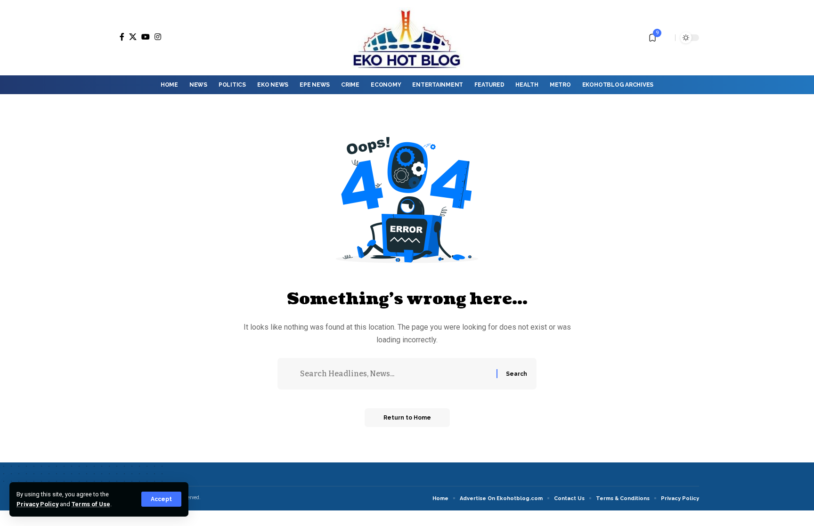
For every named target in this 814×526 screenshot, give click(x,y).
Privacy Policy (37, 504)
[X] (133, 36)
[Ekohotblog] (407, 37)
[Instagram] (157, 36)
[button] (161, 499)
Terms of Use (91, 504)
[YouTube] (145, 36)
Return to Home (407, 417)
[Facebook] (122, 36)
